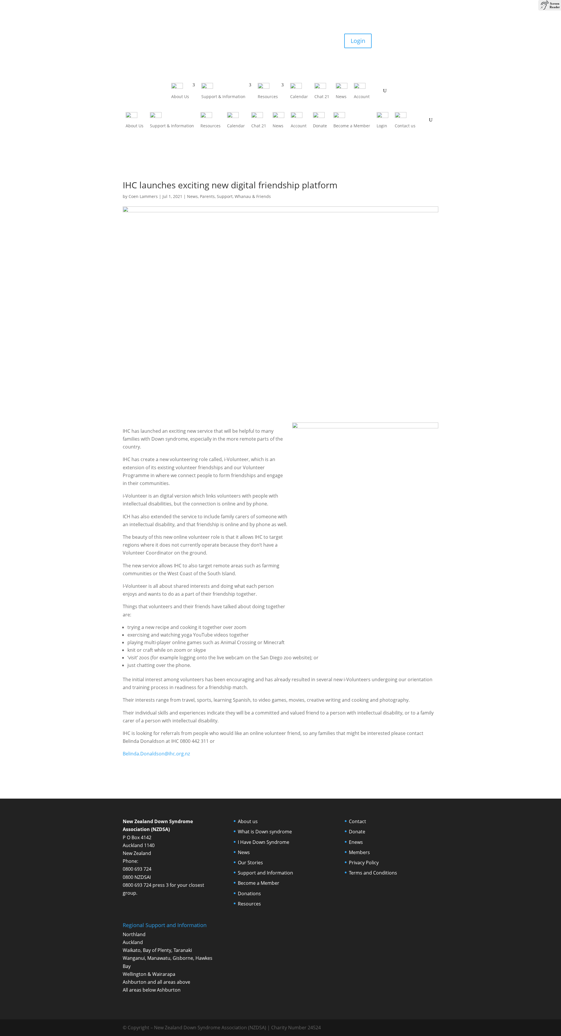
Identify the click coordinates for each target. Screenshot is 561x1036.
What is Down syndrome (265, 831)
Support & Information (223, 96)
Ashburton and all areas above (156, 982)
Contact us (405, 125)
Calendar (299, 96)
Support (225, 196)
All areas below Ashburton (152, 990)
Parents (207, 196)
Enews (356, 842)
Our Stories (250, 862)
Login (358, 41)
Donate (139, 41)
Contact (357, 821)
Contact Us (417, 41)
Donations (249, 893)
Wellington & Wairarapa (149, 974)
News (341, 96)
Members (359, 852)
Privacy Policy (364, 862)
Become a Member (209, 46)
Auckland (133, 942)
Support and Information (265, 873)
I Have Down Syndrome (263, 842)
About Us (180, 96)
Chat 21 (321, 96)
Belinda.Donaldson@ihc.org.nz (156, 753)
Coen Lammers (143, 196)
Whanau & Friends (253, 196)
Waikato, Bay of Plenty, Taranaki (157, 950)
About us (248, 821)
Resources (268, 96)
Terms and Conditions (373, 873)
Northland (134, 934)
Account (362, 96)
